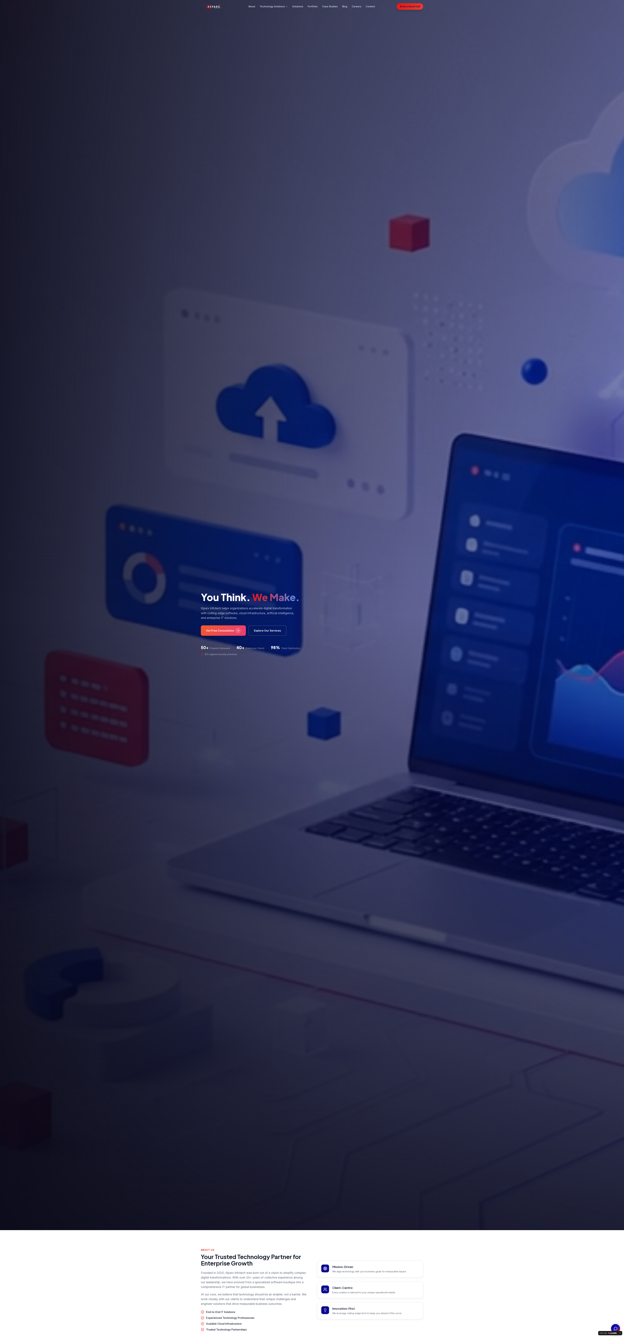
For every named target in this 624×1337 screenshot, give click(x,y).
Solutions (297, 6)
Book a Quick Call (410, 6)
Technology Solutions (272, 6)
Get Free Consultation (220, 630)
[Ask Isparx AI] (615, 1328)
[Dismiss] (620, 1333)
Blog (344, 6)
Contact (370, 6)
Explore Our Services (267, 630)
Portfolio (313, 6)
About (251, 6)
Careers (356, 6)
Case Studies (330, 6)
